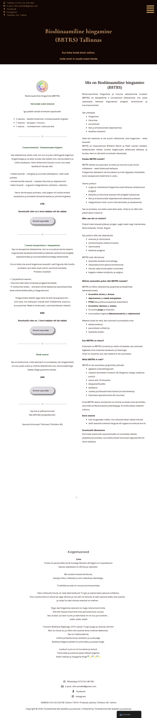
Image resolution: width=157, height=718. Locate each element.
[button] (133, 9)
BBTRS (86, 97)
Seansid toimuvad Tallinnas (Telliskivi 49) (42, 424)
